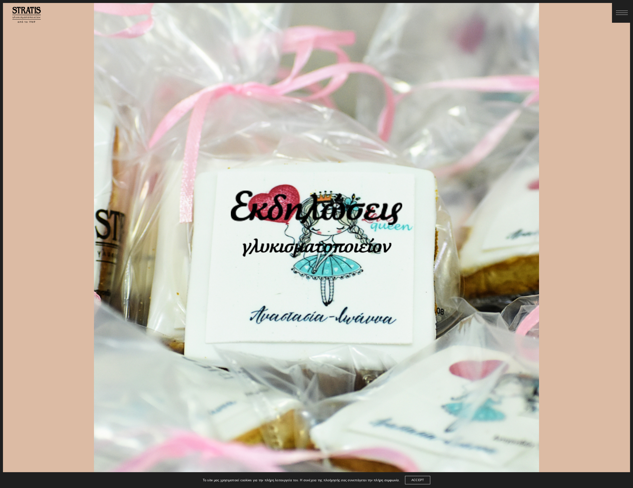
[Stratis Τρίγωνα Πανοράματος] (26, 15)
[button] (622, 13)
